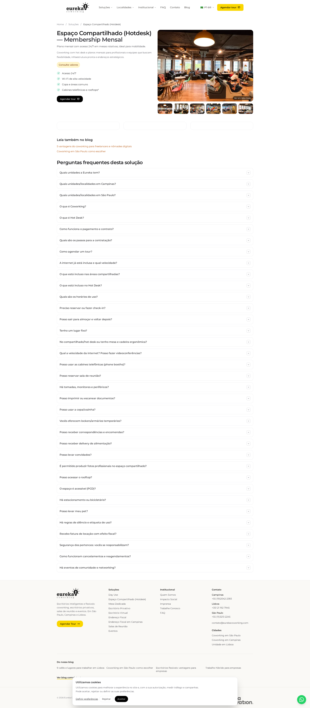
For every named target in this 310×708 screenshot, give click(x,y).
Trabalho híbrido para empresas (223, 667)
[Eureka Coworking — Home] (78, 7)
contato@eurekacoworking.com (230, 622)
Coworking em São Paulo (226, 635)
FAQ (163, 7)
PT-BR (205, 7)
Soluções (104, 7)
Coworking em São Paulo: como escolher (81, 151)
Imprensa (165, 603)
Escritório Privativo (119, 608)
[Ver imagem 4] (213, 108)
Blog (187, 7)
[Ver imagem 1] (165, 108)
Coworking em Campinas (226, 640)
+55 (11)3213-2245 (221, 616)
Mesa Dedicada (117, 603)
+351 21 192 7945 (221, 607)
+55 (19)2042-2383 (222, 598)
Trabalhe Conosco (170, 608)
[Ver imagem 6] (245, 108)
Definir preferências (87, 699)
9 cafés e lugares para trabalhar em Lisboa (80, 667)
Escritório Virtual (118, 612)
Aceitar (121, 699)
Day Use (113, 594)
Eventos (113, 630)
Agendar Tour (68, 623)
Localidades (124, 7)
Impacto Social (168, 599)
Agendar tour (228, 7)
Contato (175, 7)
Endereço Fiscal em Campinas (125, 621)
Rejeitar (106, 699)
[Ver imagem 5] (229, 108)
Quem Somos (168, 594)
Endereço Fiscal (117, 617)
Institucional (146, 7)
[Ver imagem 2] (181, 108)
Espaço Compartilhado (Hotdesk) (127, 599)
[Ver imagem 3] (197, 108)
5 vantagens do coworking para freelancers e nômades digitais (94, 146)
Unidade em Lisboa (222, 644)
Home (60, 24)
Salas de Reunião (118, 626)
